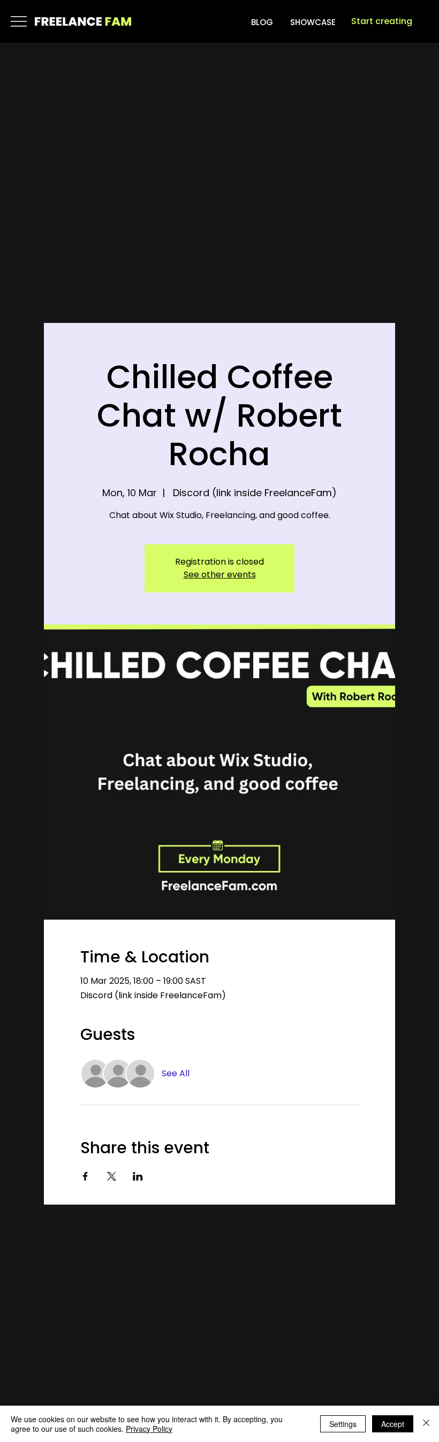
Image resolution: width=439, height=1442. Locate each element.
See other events (220, 574)
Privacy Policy (149, 1428)
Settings (343, 1423)
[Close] (426, 1423)
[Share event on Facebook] (85, 1176)
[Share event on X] (112, 1176)
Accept (392, 1423)
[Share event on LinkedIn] (138, 1176)
